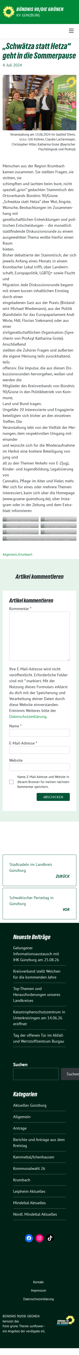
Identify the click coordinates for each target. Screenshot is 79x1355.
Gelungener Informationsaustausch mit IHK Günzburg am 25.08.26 (36, 953)
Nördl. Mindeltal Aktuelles (35, 1214)
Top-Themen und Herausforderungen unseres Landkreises (36, 994)
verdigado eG (35, 1331)
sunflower (36, 1326)
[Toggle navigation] (71, 31)
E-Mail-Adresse (23, 743)
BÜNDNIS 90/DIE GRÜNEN (39, 9)
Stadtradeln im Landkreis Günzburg (39, 870)
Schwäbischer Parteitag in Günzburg (39, 903)
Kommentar (20, 608)
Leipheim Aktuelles (29, 1191)
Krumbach (25, 554)
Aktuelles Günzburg (30, 1105)
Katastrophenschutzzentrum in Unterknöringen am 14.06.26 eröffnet (39, 1017)
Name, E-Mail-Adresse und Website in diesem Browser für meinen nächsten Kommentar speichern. (43, 782)
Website (16, 760)
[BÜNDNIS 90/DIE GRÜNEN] (9, 11)
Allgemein (10, 554)
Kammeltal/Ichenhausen (33, 1157)
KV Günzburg (28, 15)
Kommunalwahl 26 (29, 1168)
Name (15, 725)
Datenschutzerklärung (28, 716)
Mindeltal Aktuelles (29, 1202)
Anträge (20, 1128)
